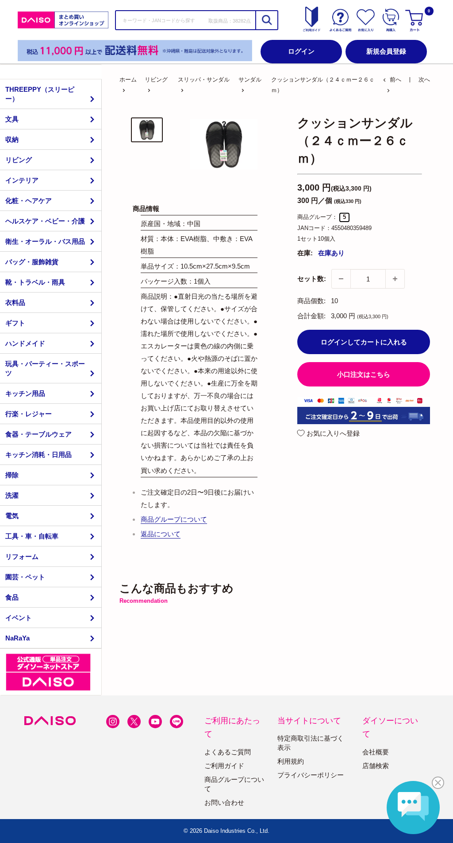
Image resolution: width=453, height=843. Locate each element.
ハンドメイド (25, 343)
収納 (12, 139)
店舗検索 (375, 765)
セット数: (311, 278)
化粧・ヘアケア (28, 200)
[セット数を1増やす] (395, 278)
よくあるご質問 (227, 752)
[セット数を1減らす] (341, 278)
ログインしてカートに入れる (364, 342)
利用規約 (290, 761)
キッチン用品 (25, 393)
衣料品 (15, 302)
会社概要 (375, 752)
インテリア (21, 180)
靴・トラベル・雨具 (35, 282)
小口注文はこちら (363, 374)
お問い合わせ (224, 802)
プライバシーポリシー (310, 775)
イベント (18, 617)
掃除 (12, 475)
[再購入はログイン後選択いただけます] (390, 20)
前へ (395, 79)
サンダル (249, 79)
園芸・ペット (25, 577)
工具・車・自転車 (31, 536)
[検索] (266, 20)
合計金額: (311, 316)
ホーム (128, 79)
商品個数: (311, 300)
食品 (12, 597)
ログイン (301, 51)
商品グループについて (174, 519)
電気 (12, 515)
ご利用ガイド (224, 765)
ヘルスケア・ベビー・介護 (45, 221)
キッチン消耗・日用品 (38, 454)
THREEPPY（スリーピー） (39, 94)
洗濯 (12, 495)
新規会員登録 (386, 51)
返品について (160, 534)
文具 (12, 119)
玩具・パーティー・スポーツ (45, 368)
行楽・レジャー (28, 414)
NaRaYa (17, 638)
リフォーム (21, 556)
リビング (18, 160)
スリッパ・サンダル (204, 79)
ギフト (15, 323)
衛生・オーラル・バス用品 (45, 241)
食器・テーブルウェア (38, 434)
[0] (415, 20)
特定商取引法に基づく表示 (310, 742)
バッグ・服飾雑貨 (31, 261)
